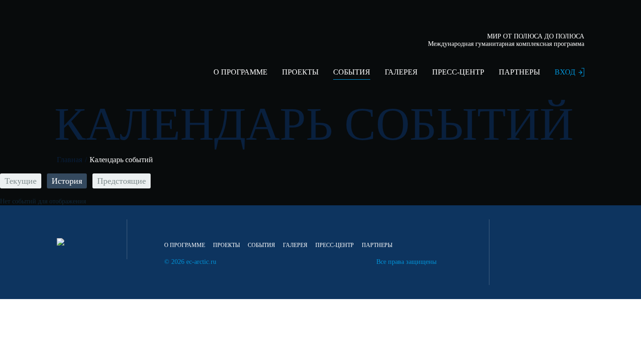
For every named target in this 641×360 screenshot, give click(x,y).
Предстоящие (121, 181)
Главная (69, 160)
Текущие (21, 181)
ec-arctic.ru (201, 261)
